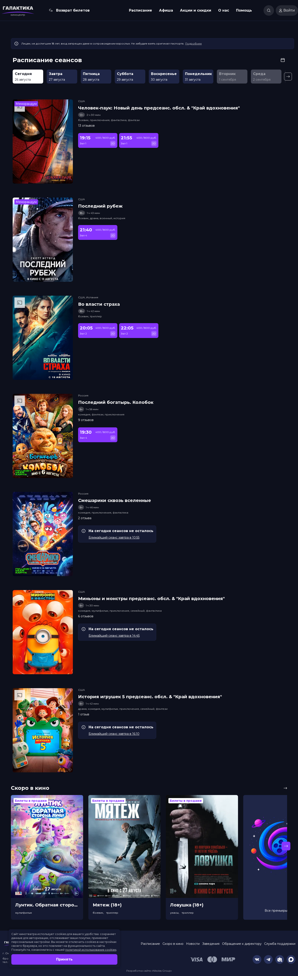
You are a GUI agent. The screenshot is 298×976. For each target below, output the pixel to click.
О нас (223, 10)
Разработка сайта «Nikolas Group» (149, 970)
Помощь (244, 10)
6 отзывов (85, 616)
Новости (193, 944)
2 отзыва (84, 518)
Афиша (166, 10)
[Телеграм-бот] (279, 959)
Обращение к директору (242, 944)
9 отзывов (86, 420)
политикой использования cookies (90, 949)
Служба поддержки (279, 944)
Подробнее (193, 43)
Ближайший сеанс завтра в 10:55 (114, 537)
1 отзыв (83, 714)
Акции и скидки (195, 10)
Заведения (210, 944)
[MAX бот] (291, 959)
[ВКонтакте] (257, 959)
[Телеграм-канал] (268, 959)
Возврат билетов (73, 10)
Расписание (140, 10)
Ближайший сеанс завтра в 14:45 (114, 636)
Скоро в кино (173, 944)
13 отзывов (86, 126)
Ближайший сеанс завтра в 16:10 (114, 734)
